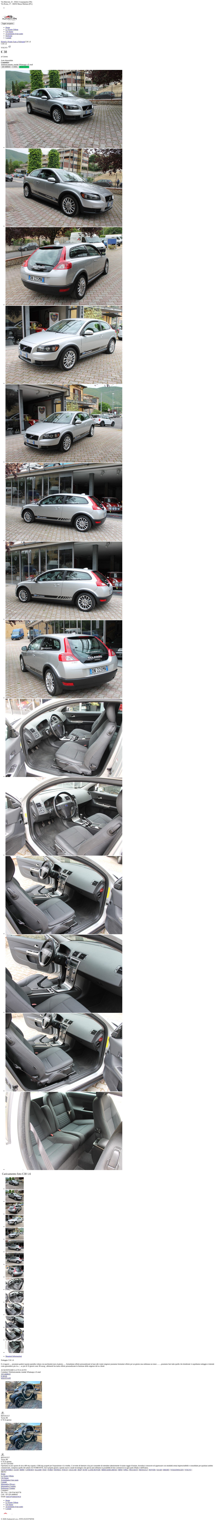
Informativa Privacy (8, 1484)
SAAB (159, 1470)
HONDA (57, 1470)
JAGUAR (72, 1470)
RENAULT (143, 1470)
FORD (50, 1470)
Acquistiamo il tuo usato (14, 34)
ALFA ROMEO (7, 1470)
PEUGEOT (133, 1470)
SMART (166, 1470)
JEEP (80, 1470)
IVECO (65, 1470)
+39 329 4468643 (7, 14)
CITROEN (30, 1470)
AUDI (16, 1470)
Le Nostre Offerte (11, 30)
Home (7, 27)
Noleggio (8, 36)
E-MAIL (15, 67)
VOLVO (188, 1470)
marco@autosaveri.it (13, 1497)
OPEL (126, 1470)
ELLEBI (38, 1470)
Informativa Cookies (8, 1486)
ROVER (152, 1470)
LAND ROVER (94, 1470)
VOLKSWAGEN (177, 1470)
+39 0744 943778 (7, 12)
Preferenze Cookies (8, 1488)
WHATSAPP (24, 67)
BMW (22, 1470)
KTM (85, 1470)
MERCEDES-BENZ (109, 1470)
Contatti (8, 38)
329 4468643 (6, 67)
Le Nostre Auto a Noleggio (15, 42)
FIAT (45, 1470)
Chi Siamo (9, 32)
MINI (120, 1470)
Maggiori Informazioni (13, 1356)
